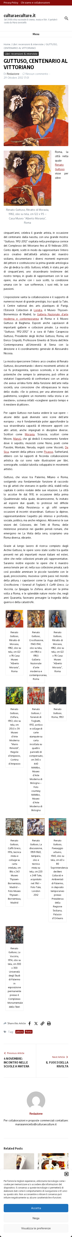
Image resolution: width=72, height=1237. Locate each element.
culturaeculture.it (20, 15)
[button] (66, 1174)
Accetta (36, 1208)
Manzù (17, 438)
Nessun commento (37, 73)
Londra (38, 310)
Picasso (48, 451)
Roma (29, 1031)
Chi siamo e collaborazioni (35, 2)
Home (7, 44)
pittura (19, 1031)
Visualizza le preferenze (36, 1228)
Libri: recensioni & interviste (28, 44)
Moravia (30, 434)
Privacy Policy (11, 2)
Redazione (13, 73)
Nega (36, 1218)
